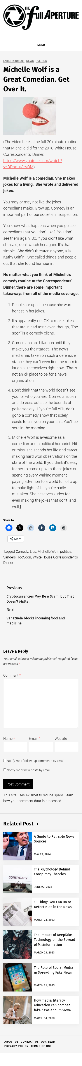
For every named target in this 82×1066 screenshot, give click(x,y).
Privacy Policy (16, 1046)
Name (9, 739)
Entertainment (13, 61)
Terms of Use (41, 1046)
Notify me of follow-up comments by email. (36, 761)
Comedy (22, 551)
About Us (11, 1041)
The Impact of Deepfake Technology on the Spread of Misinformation (54, 940)
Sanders (9, 557)
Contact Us (29, 1041)
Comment (12, 675)
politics (65, 551)
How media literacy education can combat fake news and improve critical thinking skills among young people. (52, 1010)
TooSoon (24, 557)
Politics (41, 61)
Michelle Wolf (48, 551)
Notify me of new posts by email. (29, 770)
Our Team (48, 1041)
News (30, 61)
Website (61, 739)
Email (34, 739)
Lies (33, 551)
